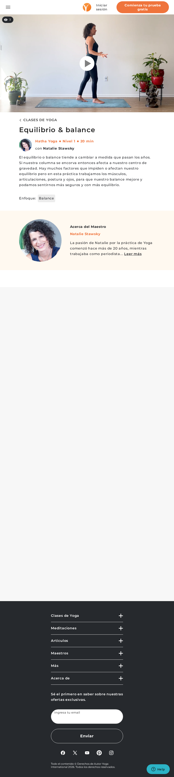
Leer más (133, 254)
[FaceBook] (63, 752)
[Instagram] (111, 752)
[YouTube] (87, 752)
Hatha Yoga (46, 141)
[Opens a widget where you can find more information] (158, 769)
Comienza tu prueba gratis (143, 7)
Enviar (87, 736)
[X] (75, 752)
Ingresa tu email (67, 712)
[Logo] (87, 7)
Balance (46, 198)
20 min (87, 141)
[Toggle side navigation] (8, 7)
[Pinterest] (99, 752)
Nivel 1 (69, 141)
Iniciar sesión (102, 7)
